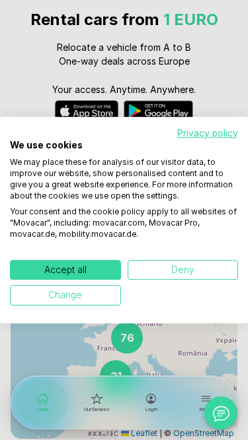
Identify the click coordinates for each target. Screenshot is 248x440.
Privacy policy (207, 133)
